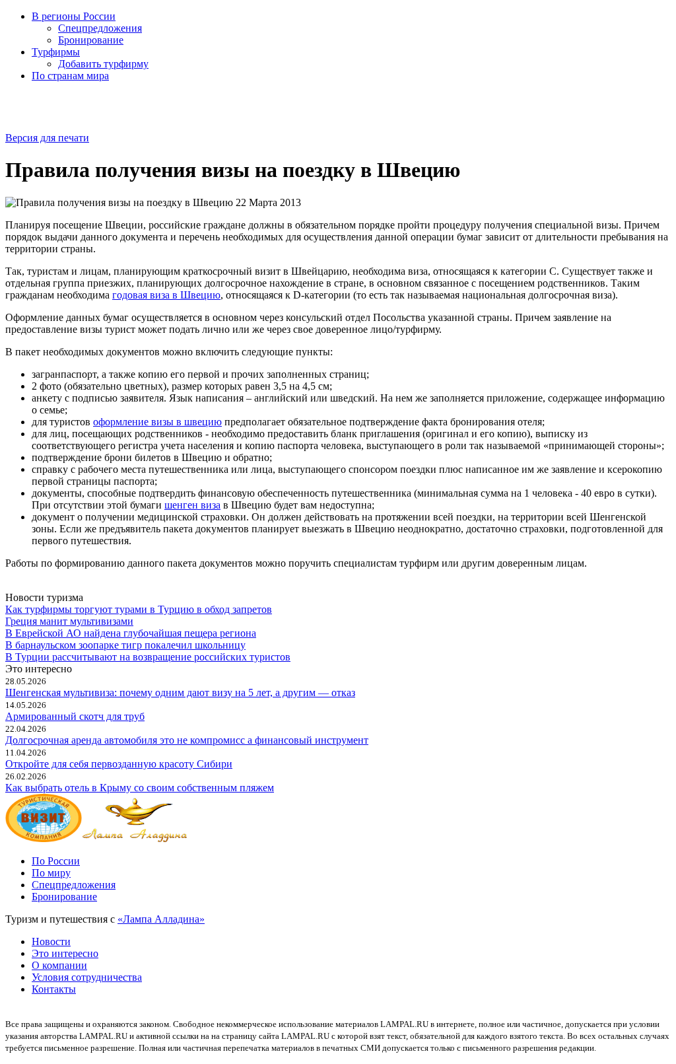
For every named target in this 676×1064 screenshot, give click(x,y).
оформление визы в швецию (157, 421)
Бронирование (90, 40)
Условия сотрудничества (87, 977)
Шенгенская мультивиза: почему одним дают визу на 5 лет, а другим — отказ (180, 692)
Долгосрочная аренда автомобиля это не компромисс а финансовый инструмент (186, 740)
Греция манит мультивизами (69, 621)
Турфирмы (56, 51)
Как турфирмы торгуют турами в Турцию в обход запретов (138, 609)
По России (56, 861)
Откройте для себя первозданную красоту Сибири (118, 763)
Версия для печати (47, 137)
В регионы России (74, 16)
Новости (51, 941)
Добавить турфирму (103, 63)
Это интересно (65, 953)
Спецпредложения (100, 28)
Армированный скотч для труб (75, 716)
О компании (59, 965)
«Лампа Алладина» (161, 919)
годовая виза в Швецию (166, 295)
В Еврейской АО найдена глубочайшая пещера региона (130, 633)
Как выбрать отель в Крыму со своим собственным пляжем (139, 787)
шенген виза (192, 505)
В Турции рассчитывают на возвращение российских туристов (147, 656)
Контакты (54, 989)
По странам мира (70, 75)
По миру (51, 872)
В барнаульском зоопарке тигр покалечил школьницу (125, 645)
